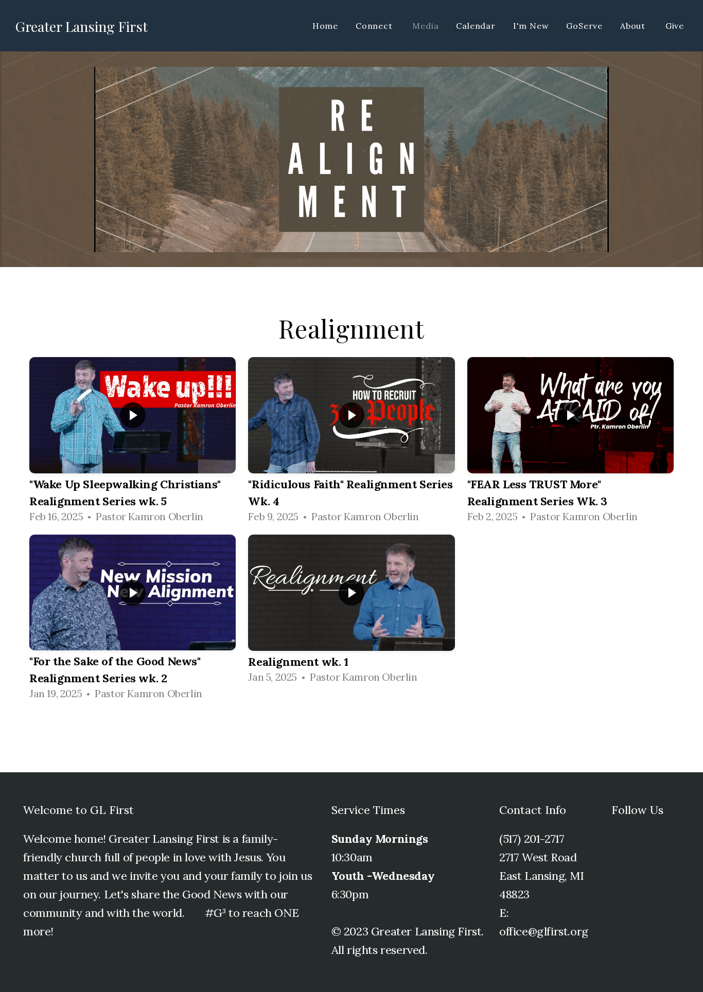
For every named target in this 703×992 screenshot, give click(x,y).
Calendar (475, 26)
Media (425, 26)
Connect (375, 26)
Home (325, 26)
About (634, 26)
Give (674, 26)
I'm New (531, 26)
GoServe (584, 26)
